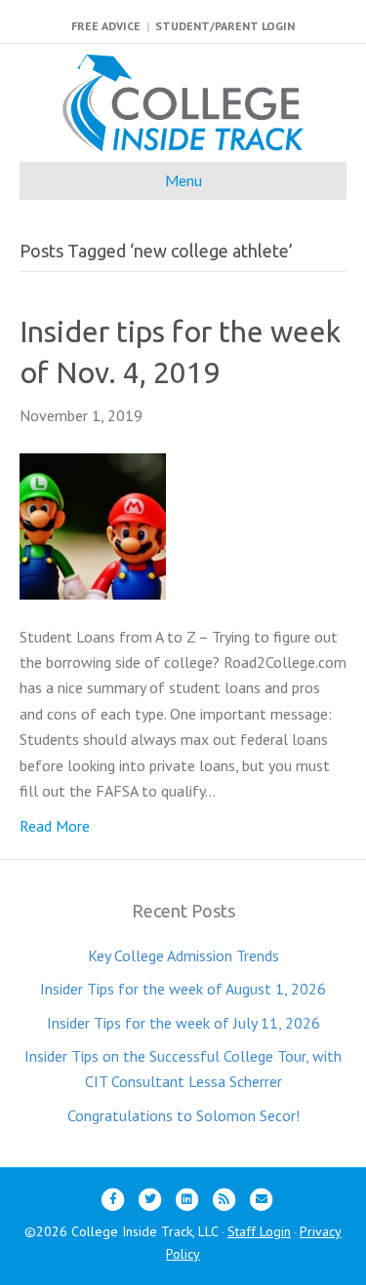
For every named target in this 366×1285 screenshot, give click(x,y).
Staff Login (259, 1231)
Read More (55, 826)
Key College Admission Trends (183, 955)
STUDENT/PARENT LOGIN (225, 26)
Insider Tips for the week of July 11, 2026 (183, 1022)
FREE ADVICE (106, 26)
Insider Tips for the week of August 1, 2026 (183, 988)
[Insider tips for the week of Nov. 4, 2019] (93, 524)
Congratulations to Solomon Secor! (183, 1115)
